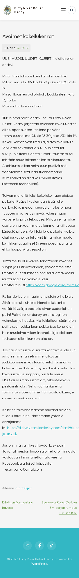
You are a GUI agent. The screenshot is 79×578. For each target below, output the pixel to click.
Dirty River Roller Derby (28, 10)
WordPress (39, 563)
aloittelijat (23, 488)
